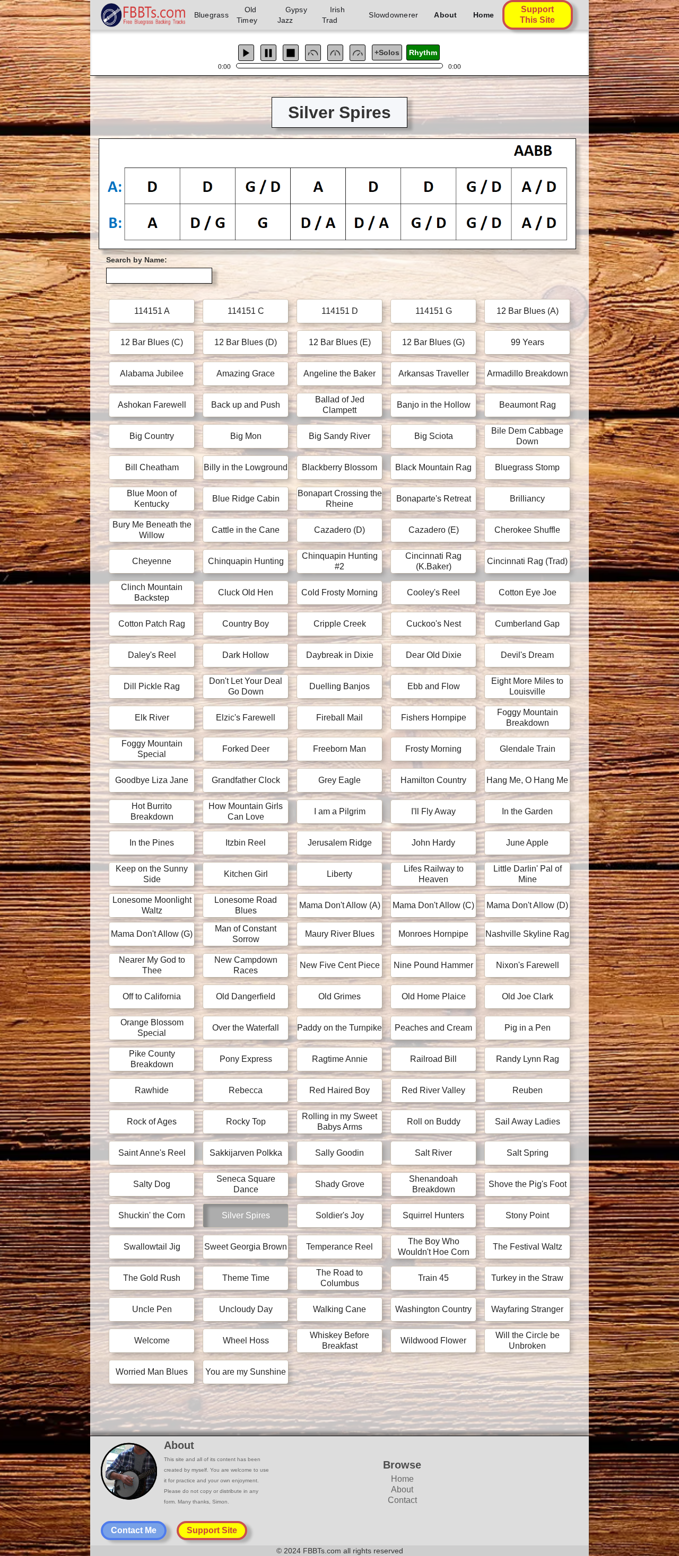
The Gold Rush (151, 1277)
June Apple (527, 842)
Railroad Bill (433, 1058)
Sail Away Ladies (527, 1121)
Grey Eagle (339, 780)
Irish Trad (333, 14)
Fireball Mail (339, 717)
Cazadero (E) (433, 529)
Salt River (433, 1152)
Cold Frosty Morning (339, 592)
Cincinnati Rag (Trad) (527, 561)
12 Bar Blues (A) (528, 310)
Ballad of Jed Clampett (339, 405)
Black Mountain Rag (433, 467)
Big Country (151, 436)
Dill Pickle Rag (152, 686)
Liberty (339, 873)
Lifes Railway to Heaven (434, 874)
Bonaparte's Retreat (433, 498)
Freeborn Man (339, 748)
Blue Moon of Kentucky (152, 498)
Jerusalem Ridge (340, 842)
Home (483, 15)
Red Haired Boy (339, 1090)
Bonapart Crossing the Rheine (340, 498)
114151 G (433, 310)
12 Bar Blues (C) (151, 342)
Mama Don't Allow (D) (527, 905)
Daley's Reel (152, 655)
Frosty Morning (433, 748)
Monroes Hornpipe (433, 933)
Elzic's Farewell (245, 717)
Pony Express (246, 1058)
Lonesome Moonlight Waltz (151, 905)
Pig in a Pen (527, 1027)
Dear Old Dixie (434, 655)
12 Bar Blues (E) (340, 342)
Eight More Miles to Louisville (527, 686)
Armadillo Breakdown (527, 373)
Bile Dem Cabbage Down (527, 436)
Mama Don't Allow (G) (152, 933)
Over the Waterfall (245, 1027)
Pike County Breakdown (152, 1059)
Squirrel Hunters (433, 1215)
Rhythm (423, 52)
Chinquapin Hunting (246, 561)
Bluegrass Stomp (527, 467)
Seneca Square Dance (245, 1184)
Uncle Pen (152, 1309)
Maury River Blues (340, 933)
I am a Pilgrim (339, 811)
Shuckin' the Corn (151, 1215)
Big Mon (246, 436)
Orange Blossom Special (152, 1028)
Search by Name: (136, 260)
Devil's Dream (527, 655)
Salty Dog (151, 1184)
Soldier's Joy (340, 1215)
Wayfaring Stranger (527, 1309)
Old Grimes (339, 996)
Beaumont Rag (527, 404)
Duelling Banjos (339, 686)
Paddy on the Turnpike (339, 1027)
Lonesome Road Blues (245, 905)
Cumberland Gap (527, 623)
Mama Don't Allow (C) (433, 905)
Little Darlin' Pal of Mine (527, 874)
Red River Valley (433, 1090)
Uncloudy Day (246, 1309)
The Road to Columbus (339, 1278)
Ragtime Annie (340, 1058)
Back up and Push (245, 404)
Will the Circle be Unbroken (527, 1340)
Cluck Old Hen (245, 592)
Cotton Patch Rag (151, 623)
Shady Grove (339, 1184)
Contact (402, 1500)
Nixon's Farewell (527, 965)
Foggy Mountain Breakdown (527, 717)
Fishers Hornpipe (433, 717)
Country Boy (245, 623)
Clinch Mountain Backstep (151, 592)
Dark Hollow (245, 655)
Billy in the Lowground (246, 467)
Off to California (152, 996)
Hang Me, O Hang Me (527, 780)
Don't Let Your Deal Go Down (245, 686)
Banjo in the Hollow (434, 404)
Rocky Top (246, 1121)
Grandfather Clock (246, 780)
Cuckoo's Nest (433, 623)
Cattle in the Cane (246, 529)
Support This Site (537, 14)
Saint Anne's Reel (152, 1152)
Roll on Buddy (433, 1121)
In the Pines (151, 842)
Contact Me (133, 1530)
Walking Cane (339, 1309)
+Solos (387, 52)
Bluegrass (211, 15)
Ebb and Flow (433, 686)
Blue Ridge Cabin (246, 498)
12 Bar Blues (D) (245, 342)
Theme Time (245, 1277)
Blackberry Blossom (339, 467)
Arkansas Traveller (433, 373)
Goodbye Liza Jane (151, 780)
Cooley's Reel (433, 592)
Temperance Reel (339, 1246)
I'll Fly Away (433, 811)
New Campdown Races (245, 965)
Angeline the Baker (339, 373)
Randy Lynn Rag (527, 1058)
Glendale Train (527, 748)
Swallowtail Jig (152, 1246)
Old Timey (247, 14)
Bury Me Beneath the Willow (151, 530)
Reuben (527, 1090)
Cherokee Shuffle (527, 529)
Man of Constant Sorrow (245, 934)
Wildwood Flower (433, 1340)
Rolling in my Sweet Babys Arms (339, 1121)
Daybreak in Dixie (339, 655)
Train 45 (433, 1277)
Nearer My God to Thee (152, 965)
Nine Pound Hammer (433, 965)
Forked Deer (245, 748)
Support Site (212, 1530)
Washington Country (433, 1309)
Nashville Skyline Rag (527, 933)
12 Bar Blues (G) (433, 342)
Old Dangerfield (245, 996)
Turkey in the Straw (527, 1277)
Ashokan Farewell (152, 404)
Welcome (152, 1340)
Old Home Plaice (434, 996)
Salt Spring (528, 1152)
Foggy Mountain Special (151, 749)
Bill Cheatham (152, 467)
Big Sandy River (339, 436)
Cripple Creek (340, 623)
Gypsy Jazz (292, 14)
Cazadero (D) (339, 529)
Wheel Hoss (246, 1340)
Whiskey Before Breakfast (339, 1340)
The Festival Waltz (527, 1246)
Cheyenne (151, 561)
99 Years (527, 342)
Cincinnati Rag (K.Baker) (433, 561)
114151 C (246, 310)
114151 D (339, 310)
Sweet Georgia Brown (245, 1246)
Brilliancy (527, 498)
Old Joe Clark (527, 996)
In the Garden (527, 811)
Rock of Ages (152, 1121)
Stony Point (527, 1215)
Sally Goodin (339, 1152)
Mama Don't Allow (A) (339, 905)
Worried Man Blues (152, 1371)
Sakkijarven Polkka (246, 1152)
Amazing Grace (245, 373)
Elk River (152, 717)
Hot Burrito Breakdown (151, 811)
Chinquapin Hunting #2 (340, 561)
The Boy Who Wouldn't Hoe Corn (433, 1246)
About (445, 15)
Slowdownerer (393, 15)
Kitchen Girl (246, 873)
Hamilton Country (433, 780)
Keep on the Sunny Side (152, 874)
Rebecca (246, 1090)
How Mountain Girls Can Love (245, 811)
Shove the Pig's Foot (528, 1184)
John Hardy (433, 842)
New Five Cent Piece (340, 965)
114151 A (152, 310)
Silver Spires (246, 1215)
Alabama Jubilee (152, 373)
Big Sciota (433, 436)
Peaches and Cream (433, 1027)
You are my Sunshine (245, 1371)
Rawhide (152, 1090)
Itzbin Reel (245, 842)
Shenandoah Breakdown (433, 1184)
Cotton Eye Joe (527, 592)
